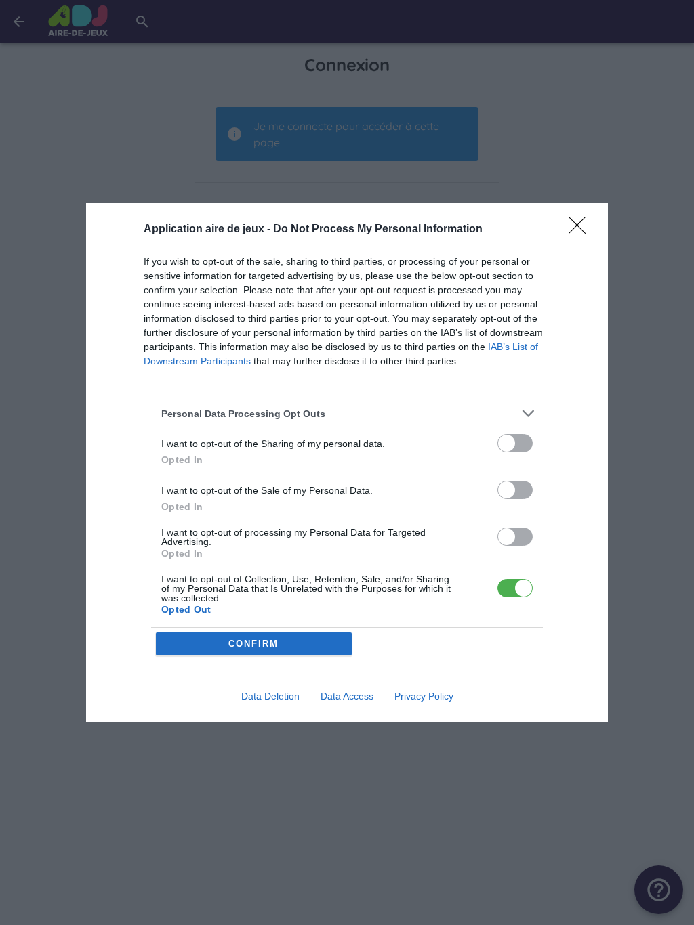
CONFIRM (253, 644)
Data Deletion (270, 696)
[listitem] (347, 413)
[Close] (581, 229)
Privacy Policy (423, 696)
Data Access (347, 696)
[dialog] (347, 462)
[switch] (515, 443)
